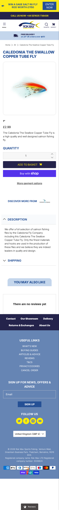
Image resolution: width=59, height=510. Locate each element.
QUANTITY (11, 148)
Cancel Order (29, 370)
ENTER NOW (49, 6)
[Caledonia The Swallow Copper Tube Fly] (29, 88)
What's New (29, 346)
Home (7, 45)
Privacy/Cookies (30, 366)
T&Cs (29, 362)
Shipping (14, 260)
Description (17, 219)
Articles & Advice (29, 354)
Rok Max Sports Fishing (26, 449)
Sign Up (30, 404)
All (15, 45)
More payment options (29, 183)
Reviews (29, 358)
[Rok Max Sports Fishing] (29, 25)
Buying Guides (29, 350)
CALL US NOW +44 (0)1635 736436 (29, 15)
